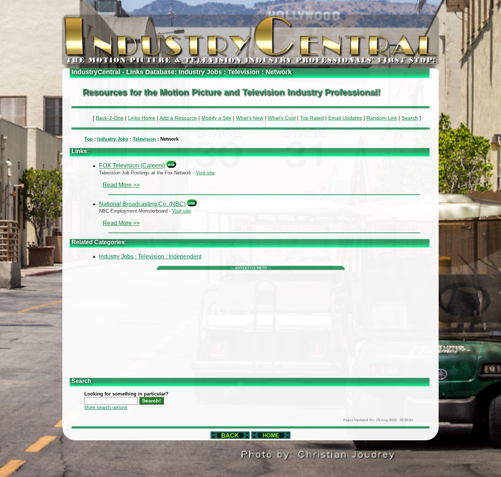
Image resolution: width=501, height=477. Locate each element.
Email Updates (345, 118)
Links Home (142, 118)
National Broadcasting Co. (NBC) (142, 204)
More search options (106, 407)
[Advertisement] (250, 321)
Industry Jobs (112, 139)
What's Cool (282, 118)
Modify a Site (216, 118)
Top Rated (312, 118)
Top (88, 139)
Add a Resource (178, 118)
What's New (249, 118)
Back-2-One (110, 118)
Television (144, 139)
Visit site (205, 173)
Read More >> (121, 185)
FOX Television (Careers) (132, 166)
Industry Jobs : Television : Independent (150, 256)
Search (410, 118)
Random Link (381, 118)
